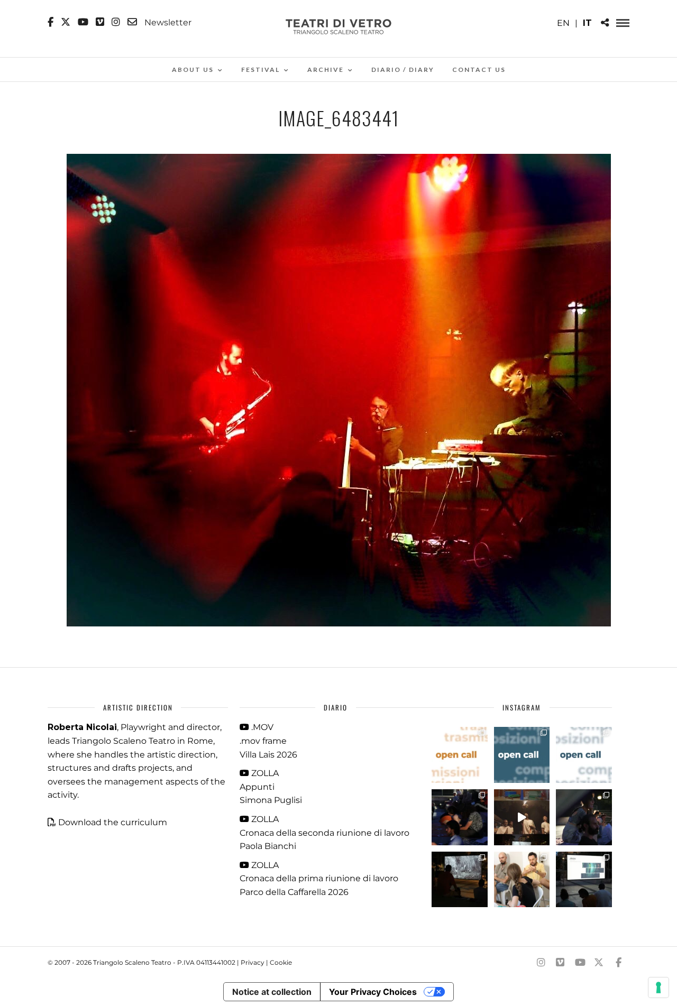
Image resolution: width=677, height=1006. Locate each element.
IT (587, 23)
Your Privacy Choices (373, 991)
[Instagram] (116, 22)
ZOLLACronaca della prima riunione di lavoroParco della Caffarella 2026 (319, 878)
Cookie (281, 962)
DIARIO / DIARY (402, 69)
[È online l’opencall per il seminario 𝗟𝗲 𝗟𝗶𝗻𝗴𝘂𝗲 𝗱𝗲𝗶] (584, 755)
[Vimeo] (100, 22)
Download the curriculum (112, 822)
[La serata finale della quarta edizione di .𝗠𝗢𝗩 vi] (584, 817)
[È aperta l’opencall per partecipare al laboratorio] (522, 755)
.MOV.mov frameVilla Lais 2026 (268, 740)
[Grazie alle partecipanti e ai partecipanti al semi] (522, 880)
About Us (193, 69)
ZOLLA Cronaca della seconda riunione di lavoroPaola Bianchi (324, 832)
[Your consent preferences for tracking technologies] (658, 987)
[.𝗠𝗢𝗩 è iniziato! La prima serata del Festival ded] (584, 880)
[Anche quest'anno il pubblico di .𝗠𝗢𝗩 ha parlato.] (460, 817)
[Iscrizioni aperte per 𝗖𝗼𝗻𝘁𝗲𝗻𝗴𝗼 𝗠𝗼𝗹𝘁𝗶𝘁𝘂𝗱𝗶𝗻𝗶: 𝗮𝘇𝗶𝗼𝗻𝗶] (460, 755)
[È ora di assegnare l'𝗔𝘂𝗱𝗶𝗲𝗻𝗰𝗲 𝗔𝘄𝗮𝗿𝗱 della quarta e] (522, 817)
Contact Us (479, 69)
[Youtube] (83, 22)
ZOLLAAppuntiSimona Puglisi (271, 786)
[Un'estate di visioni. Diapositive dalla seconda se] (460, 880)
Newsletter (166, 22)
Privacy (252, 962)
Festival (260, 69)
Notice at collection (272, 991)
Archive (325, 69)
